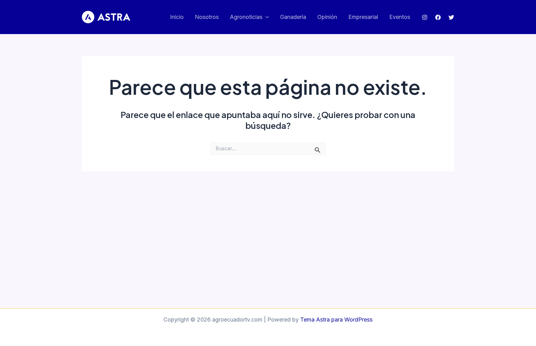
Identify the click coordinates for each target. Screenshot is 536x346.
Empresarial (363, 17)
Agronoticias (246, 17)
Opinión (327, 17)
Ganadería (293, 17)
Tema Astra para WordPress (336, 319)
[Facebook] (438, 17)
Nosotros (207, 17)
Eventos (399, 17)
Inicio (177, 17)
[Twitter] (451, 17)
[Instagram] (424, 17)
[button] (265, 17)
